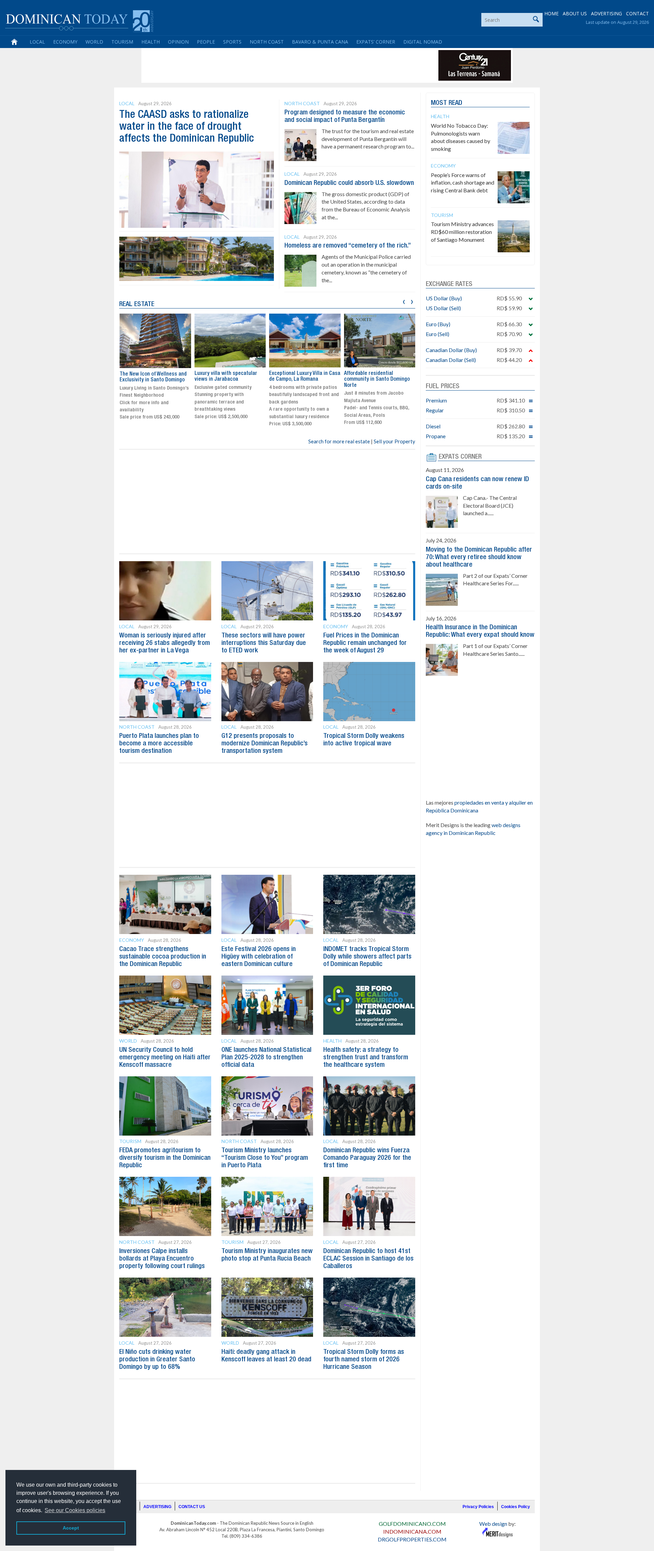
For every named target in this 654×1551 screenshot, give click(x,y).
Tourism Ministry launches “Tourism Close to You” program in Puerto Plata (264, 1158)
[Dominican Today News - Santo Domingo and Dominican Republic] (79, 20)
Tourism (122, 41)
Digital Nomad (422, 41)
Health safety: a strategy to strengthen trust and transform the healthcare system (365, 1057)
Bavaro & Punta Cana (320, 41)
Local (37, 41)
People (206, 41)
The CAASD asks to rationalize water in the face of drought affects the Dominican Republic (186, 127)
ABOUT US (575, 13)
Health (150, 41)
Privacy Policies (478, 1506)
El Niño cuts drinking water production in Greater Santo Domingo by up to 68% (157, 1359)
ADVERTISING (606, 13)
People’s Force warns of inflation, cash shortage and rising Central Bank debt (462, 183)
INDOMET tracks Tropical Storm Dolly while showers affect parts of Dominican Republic (367, 956)
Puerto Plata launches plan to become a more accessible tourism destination (159, 743)
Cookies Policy (515, 1506)
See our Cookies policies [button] (75, 1510)
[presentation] (404, 301)
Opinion (178, 41)
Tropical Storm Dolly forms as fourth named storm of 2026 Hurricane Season (363, 1359)
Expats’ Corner (375, 41)
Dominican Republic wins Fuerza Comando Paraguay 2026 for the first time (367, 1158)
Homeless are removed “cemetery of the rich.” (347, 246)
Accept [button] (71, 1528)
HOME (551, 13)
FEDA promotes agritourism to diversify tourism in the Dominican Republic (165, 1158)
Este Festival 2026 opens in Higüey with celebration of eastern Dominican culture (258, 956)
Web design (493, 1523)
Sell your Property (394, 441)
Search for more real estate (339, 441)
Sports (232, 41)
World (94, 41)
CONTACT (637, 13)
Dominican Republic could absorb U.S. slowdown (349, 183)
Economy (65, 41)
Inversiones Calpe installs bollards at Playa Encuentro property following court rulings (162, 1258)
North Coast (267, 41)
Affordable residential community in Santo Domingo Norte (377, 379)
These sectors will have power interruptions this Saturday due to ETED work (263, 643)
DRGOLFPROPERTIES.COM (412, 1539)
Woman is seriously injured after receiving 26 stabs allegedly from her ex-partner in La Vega (164, 643)
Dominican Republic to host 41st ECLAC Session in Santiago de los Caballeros (368, 1258)
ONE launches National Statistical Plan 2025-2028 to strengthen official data (266, 1057)
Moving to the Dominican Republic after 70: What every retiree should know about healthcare (479, 557)
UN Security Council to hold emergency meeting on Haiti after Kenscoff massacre (165, 1057)
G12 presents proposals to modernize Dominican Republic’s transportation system (264, 743)
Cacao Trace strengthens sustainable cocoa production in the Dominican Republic (162, 956)
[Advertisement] (267, 65)
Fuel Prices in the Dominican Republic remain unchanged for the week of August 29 (365, 643)
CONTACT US (191, 1506)
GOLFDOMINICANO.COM (412, 1523)
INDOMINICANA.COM (412, 1531)
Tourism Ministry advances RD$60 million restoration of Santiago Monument (462, 232)
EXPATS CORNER (460, 457)
